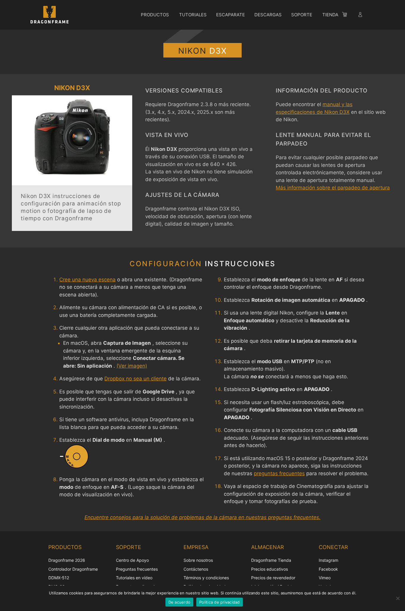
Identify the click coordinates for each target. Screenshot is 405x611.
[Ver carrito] (347, 15)
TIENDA (330, 14)
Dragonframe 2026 (66, 560)
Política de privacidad (219, 602)
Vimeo (325, 577)
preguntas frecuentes (279, 473)
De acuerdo (179, 602)
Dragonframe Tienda (271, 560)
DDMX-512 (58, 577)
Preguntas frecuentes (137, 569)
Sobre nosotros (198, 560)
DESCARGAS (268, 14)
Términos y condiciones (206, 577)
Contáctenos (196, 569)
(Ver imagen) (132, 366)
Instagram (328, 560)
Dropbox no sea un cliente (135, 379)
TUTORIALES (193, 14)
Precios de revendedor (273, 577)
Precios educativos (269, 569)
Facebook (328, 569)
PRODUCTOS (155, 14)
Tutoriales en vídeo (134, 577)
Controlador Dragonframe (73, 569)
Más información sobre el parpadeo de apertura (333, 188)
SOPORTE (301, 14)
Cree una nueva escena (87, 280)
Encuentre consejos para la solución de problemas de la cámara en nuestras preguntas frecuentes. (202, 517)
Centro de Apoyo (132, 560)
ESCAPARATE (230, 14)
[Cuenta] (361, 15)
